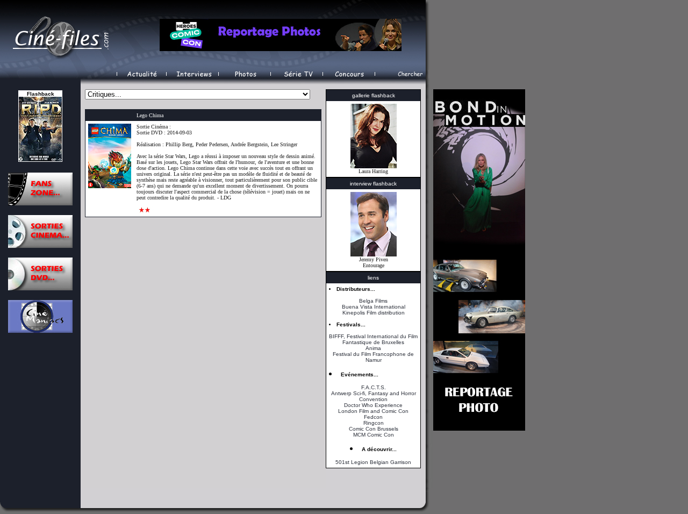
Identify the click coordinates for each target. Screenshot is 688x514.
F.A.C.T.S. (373, 387)
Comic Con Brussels (373, 429)
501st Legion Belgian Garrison (373, 462)
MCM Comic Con (373, 435)
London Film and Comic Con (373, 411)
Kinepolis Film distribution (373, 313)
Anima (373, 348)
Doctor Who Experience (373, 405)
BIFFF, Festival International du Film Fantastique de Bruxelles (373, 339)
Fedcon (373, 417)
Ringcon (373, 423)
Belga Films (373, 301)
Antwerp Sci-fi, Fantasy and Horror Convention (373, 396)
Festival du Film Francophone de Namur (373, 357)
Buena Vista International (373, 307)
